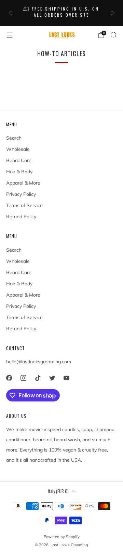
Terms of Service (24, 205)
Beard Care (18, 160)
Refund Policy (21, 217)
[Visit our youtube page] (66, 378)
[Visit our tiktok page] (37, 378)
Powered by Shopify (62, 536)
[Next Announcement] (113, 13)
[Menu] (9, 35)
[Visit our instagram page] (23, 378)
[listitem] (61, 12)
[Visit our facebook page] (9, 378)
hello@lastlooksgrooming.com (38, 362)
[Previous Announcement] (10, 13)
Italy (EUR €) (58, 491)
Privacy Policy (21, 194)
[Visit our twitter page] (52, 378)
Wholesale (18, 149)
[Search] (113, 34)
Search (14, 138)
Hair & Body (19, 172)
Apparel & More (23, 183)
